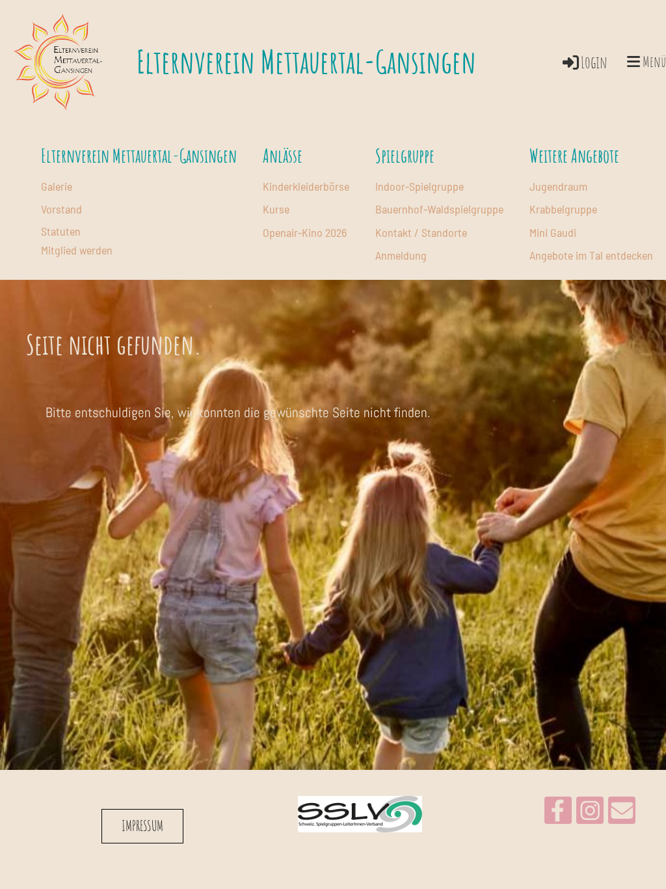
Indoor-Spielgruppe (419, 186)
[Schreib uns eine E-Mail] (621, 814)
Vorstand (61, 209)
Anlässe (282, 155)
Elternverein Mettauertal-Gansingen (306, 61)
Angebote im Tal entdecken (591, 255)
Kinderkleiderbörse (306, 186)
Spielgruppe (404, 155)
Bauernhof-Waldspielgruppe (439, 209)
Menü (653, 61)
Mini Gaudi (552, 232)
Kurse (276, 209)
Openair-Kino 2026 (305, 232)
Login (594, 62)
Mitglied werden (77, 250)
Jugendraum (558, 186)
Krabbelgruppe (563, 209)
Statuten (61, 231)
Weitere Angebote (574, 155)
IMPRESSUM (142, 825)
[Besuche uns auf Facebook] (558, 814)
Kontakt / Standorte (421, 232)
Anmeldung (401, 255)
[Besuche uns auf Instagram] (590, 814)
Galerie (56, 186)
